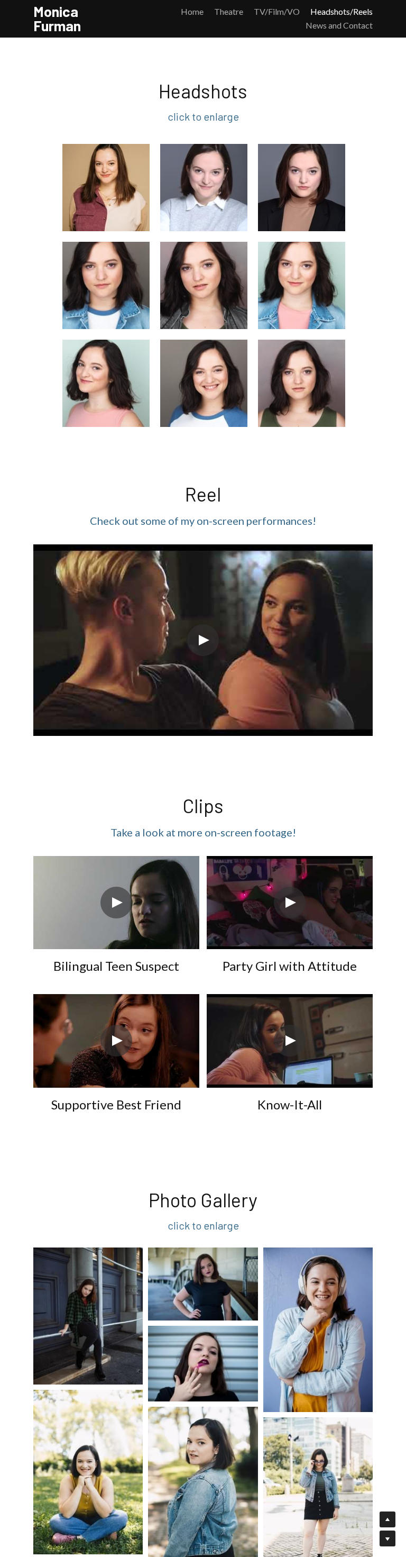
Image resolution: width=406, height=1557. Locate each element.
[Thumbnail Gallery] (106, 188)
